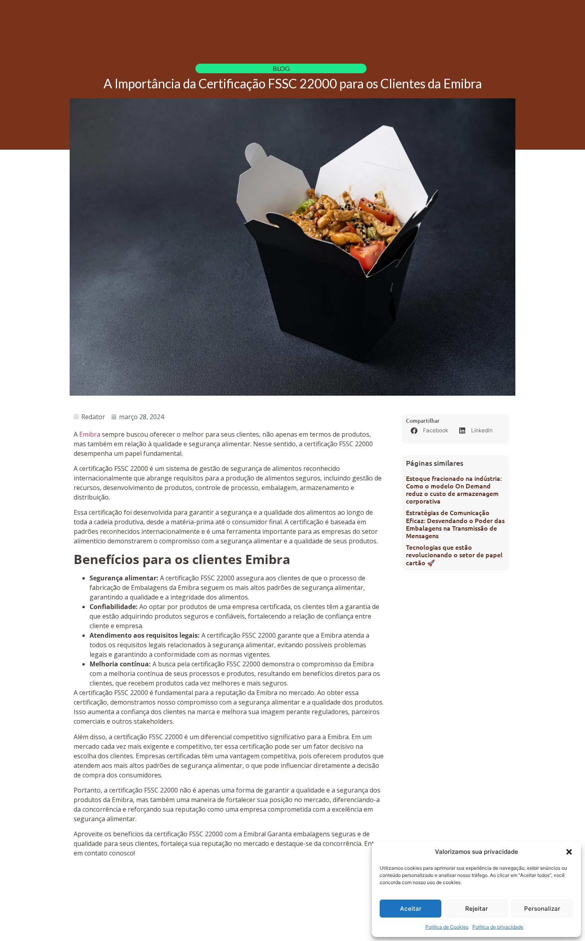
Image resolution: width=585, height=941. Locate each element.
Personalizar (542, 908)
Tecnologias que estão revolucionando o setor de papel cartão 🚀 (454, 554)
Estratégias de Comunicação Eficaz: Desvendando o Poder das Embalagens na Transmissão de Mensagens (455, 524)
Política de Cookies (446, 927)
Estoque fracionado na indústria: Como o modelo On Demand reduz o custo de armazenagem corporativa (454, 490)
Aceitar (410, 908)
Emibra (89, 434)
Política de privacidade (497, 927)
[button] (569, 852)
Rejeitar (476, 908)
